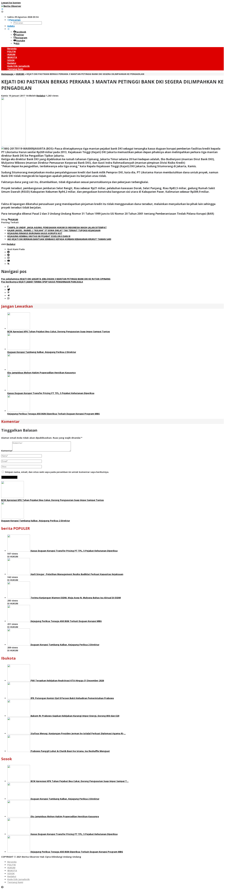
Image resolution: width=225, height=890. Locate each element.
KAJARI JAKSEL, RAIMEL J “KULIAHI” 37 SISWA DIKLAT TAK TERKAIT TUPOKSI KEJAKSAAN (53, 230)
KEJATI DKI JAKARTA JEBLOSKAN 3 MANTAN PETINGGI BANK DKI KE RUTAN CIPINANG (55, 278)
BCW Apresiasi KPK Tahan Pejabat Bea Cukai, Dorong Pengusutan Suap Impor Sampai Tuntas (58, 331)
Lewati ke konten (11, 2)
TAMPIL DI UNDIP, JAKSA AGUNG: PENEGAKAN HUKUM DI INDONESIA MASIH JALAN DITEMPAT (57, 227)
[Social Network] (8, 28)
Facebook (21, 31)
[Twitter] (8, 255)
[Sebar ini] (7, 286)
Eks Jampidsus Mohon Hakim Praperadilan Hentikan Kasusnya (41, 372)
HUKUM (14, 219)
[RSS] (8, 263)
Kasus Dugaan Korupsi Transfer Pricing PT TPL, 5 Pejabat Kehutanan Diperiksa (50, 393)
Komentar (6, 450)
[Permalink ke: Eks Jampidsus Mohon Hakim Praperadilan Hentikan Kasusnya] (18, 369)
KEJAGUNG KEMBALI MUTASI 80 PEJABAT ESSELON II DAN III (38, 236)
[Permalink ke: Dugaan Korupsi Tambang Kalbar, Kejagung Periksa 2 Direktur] (18, 349)
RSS (17, 43)
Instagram (21, 37)
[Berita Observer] (11, 6)
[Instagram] (8, 258)
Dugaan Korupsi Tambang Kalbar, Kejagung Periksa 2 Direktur (41, 352)
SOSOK (11, 873)
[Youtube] (8, 260)
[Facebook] (8, 252)
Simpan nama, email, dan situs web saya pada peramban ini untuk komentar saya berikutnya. (57, 472)
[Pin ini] (8, 292)
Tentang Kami (15, 882)
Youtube (20, 40)
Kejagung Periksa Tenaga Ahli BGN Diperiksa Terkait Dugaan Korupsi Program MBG (53, 413)
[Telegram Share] (8, 295)
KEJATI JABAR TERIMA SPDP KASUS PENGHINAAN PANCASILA (42, 281)
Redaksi (11, 876)
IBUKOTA (12, 870)
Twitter (20, 34)
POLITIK (11, 864)
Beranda (12, 861)
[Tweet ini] (8, 289)
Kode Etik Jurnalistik (18, 879)
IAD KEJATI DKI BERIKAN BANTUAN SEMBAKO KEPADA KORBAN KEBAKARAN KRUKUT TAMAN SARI (59, 239)
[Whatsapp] (8, 298)
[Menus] (2, 9)
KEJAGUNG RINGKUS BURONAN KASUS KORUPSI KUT (34, 233)
